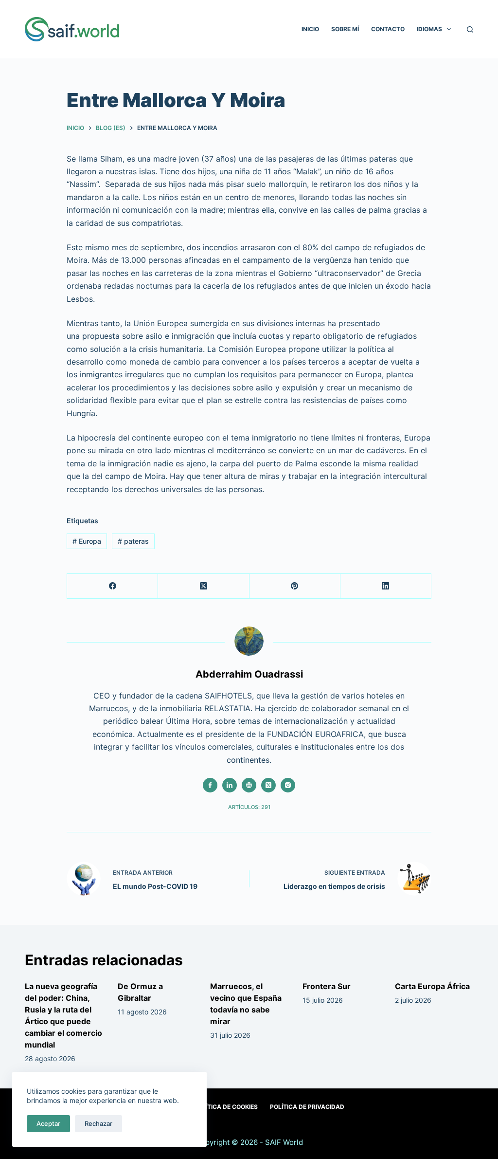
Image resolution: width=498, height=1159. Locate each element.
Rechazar (98, 1123)
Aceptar (48, 1123)
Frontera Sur (326, 986)
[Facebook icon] (210, 785)
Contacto (388, 29)
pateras (133, 541)
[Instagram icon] (288, 785)
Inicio (310, 29)
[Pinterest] (294, 586)
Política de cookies (226, 1106)
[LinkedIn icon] (229, 785)
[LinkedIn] (385, 586)
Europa (86, 541)
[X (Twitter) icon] (268, 785)
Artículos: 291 (249, 807)
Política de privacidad (307, 1106)
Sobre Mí (345, 29)
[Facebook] (112, 586)
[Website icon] (249, 785)
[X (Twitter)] (203, 586)
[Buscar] (470, 29)
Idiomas (429, 29)
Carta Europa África (432, 986)
